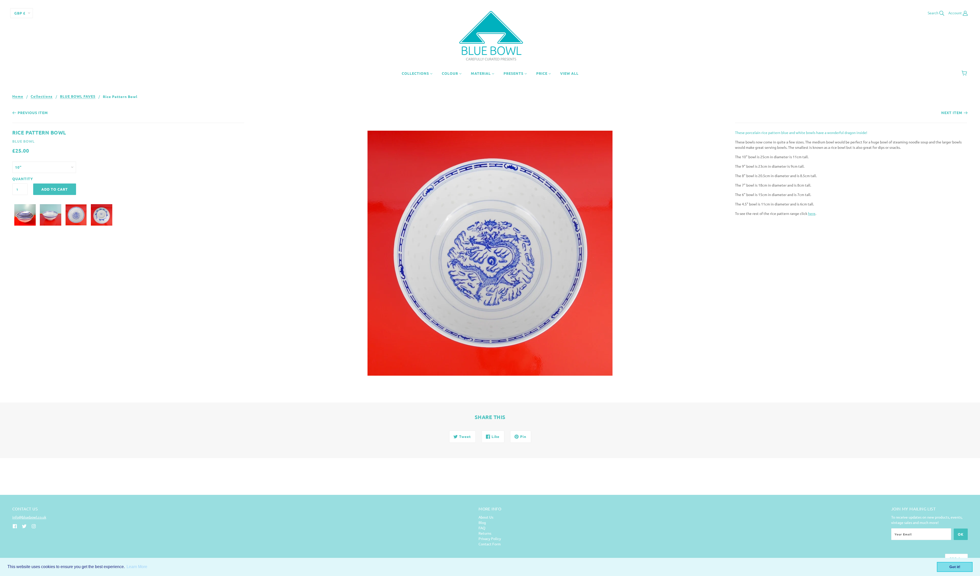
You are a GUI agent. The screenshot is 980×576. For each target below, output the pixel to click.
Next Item (951, 112)
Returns (485, 533)
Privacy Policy (490, 538)
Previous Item (33, 112)
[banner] (490, 35)
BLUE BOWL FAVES (77, 96)
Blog (482, 522)
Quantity (20, 178)
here (811, 213)
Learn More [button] (137, 567)
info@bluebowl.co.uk (29, 517)
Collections (42, 96)
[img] (14, 525)
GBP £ (20, 13)
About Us (486, 517)
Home (17, 96)
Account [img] (955, 12)
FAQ (482, 527)
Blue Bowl (23, 141)
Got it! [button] (954, 567)
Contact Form (490, 544)
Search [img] (933, 12)
